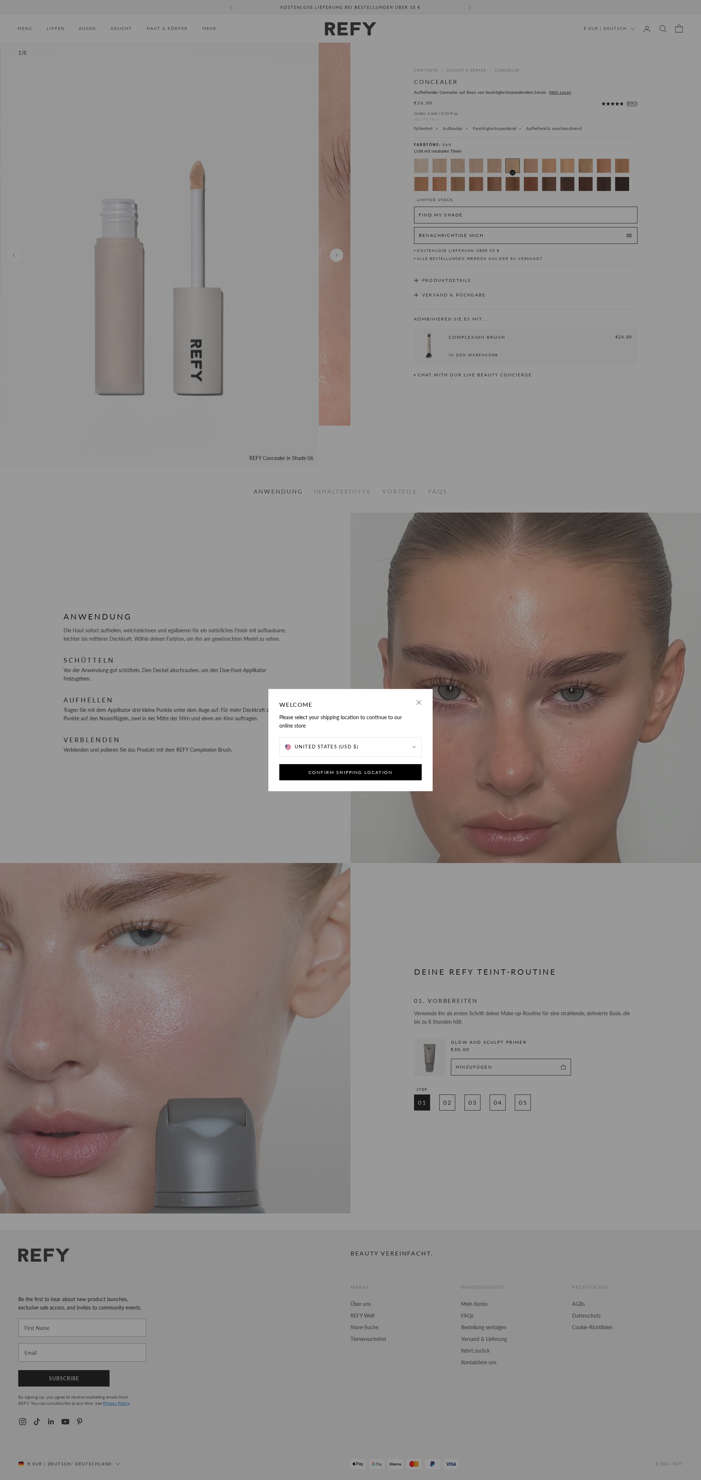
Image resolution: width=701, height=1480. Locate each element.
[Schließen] (419, 702)
